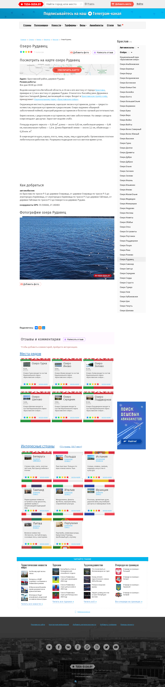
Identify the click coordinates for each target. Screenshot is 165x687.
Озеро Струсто (127, 282)
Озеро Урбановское (129, 296)
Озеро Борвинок (127, 106)
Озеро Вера (125, 115)
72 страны (65, 446)
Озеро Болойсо (127, 92)
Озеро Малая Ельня (128, 194)
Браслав (55, 39)
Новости (56, 25)
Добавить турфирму (108, 624)
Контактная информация (59, 624)
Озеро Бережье (127, 68)
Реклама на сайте (38, 624)
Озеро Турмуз (126, 287)
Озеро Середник (69, 398)
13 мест (67, 461)
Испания (102, 456)
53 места (99, 461)
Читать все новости (31, 604)
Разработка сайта (84, 681)
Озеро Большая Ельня (130, 101)
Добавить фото (81, 52)
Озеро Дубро (126, 157)
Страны (27, 25)
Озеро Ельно (126, 166)
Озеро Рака (125, 250)
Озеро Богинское (128, 82)
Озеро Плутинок (127, 236)
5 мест (35, 494)
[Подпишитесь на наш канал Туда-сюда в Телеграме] (82, 18)
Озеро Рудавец (127, 259)
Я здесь (91, 4)
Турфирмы (70, 25)
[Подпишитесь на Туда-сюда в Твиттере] (106, 651)
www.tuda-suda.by (87, 674)
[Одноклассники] (40, 327)
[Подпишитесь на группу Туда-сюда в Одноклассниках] (78, 651)
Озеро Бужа (125, 110)
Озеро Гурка (39, 363)
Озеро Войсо (126, 120)
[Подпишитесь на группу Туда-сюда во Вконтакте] (68, 651)
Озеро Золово (99, 365)
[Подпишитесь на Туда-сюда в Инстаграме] (97, 651)
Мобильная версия (83, 612)
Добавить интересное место (84, 624)
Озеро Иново (67, 365)
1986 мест (37, 461)
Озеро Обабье (126, 222)
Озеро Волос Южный (129, 133)
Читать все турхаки (62, 602)
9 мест (98, 494)
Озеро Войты (126, 124)
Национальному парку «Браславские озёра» (56, 99)
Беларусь (47, 39)
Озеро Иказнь (126, 180)
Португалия (71, 523)
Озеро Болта (126, 96)
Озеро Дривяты (127, 152)
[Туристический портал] (31, 4)
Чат (119, 25)
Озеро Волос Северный (130, 129)
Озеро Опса (125, 226)
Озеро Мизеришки (128, 203)
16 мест (67, 494)
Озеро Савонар (127, 264)
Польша (70, 456)
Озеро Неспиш (126, 213)
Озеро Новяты (126, 217)
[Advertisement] (67, 161)
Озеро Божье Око (128, 87)
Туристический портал (82, 676)
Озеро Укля (125, 292)
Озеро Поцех (126, 245)
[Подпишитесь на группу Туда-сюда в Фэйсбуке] (59, 651)
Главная (23, 39)
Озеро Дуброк (126, 161)
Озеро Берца (126, 73)
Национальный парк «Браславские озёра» (129, 58)
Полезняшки (41, 25)
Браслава (100, 89)
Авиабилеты (96, 25)
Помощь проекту (127, 624)
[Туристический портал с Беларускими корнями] (82, 666)
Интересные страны (38, 446)
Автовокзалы (128, 47)
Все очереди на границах (127, 602)
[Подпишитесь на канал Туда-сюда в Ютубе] (116, 651)
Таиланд (38, 490)
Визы (82, 25)
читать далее (43, 384)
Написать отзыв (105, 52)
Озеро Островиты (128, 231)
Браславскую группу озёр (94, 96)
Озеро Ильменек (127, 185)
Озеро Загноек (127, 171)
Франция (102, 490)
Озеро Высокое (127, 138)
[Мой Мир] (43, 327)
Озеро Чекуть (126, 306)
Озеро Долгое (126, 147)
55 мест (36, 528)
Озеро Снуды (126, 278)
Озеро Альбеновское (129, 64)
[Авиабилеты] (131, 449)
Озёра (125, 52)
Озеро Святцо (126, 268)
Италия (69, 490)
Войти (140, 4)
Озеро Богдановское (129, 78)
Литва (37, 523)
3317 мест (76, 446)
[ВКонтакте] (36, 327)
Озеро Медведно (127, 199)
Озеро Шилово (37, 398)
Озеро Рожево (126, 254)
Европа (38, 39)
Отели (110, 25)
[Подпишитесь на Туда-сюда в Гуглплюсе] (87, 651)
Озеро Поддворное (102, 398)
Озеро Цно (125, 301)
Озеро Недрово (127, 208)
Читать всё (89, 602)
